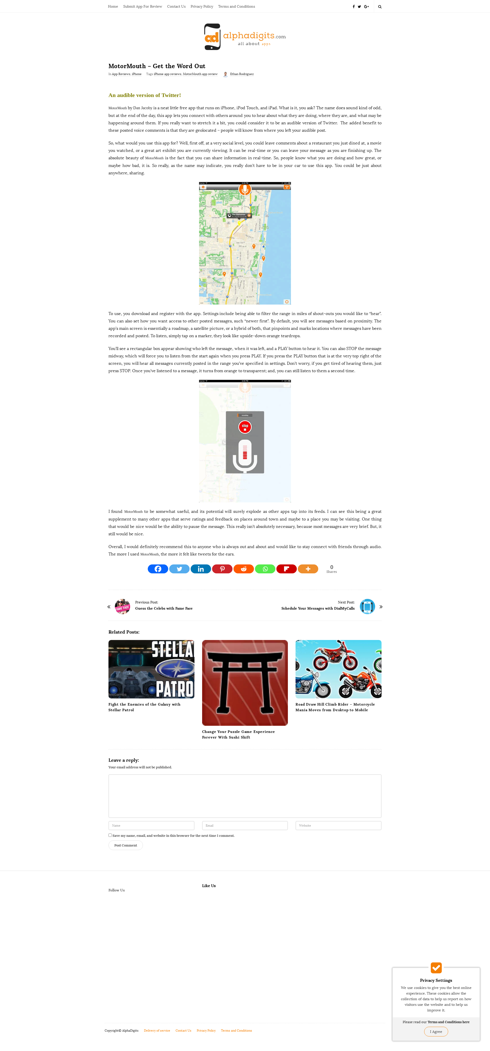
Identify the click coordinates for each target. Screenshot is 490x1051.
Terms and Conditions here (449, 1022)
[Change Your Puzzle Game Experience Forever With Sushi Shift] (245, 683)
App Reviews (121, 74)
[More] (308, 568)
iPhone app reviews (167, 74)
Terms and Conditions (236, 6)
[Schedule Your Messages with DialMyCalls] (367, 606)
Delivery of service (157, 1030)
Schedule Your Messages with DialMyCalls (318, 608)
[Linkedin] (201, 568)
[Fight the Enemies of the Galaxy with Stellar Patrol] (151, 669)
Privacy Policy (202, 6)
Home (113, 6)
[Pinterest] (222, 568)
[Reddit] (244, 568)
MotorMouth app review (200, 74)
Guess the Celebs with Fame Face (164, 608)
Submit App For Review (142, 6)
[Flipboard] (286, 568)
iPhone (137, 74)
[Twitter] (359, 6)
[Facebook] (354, 6)
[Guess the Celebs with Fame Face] (122, 606)
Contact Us (176, 6)
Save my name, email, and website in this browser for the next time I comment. (174, 835)
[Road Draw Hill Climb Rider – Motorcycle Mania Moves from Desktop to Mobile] (339, 669)
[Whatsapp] (265, 568)
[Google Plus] (366, 6)
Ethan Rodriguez (242, 74)
